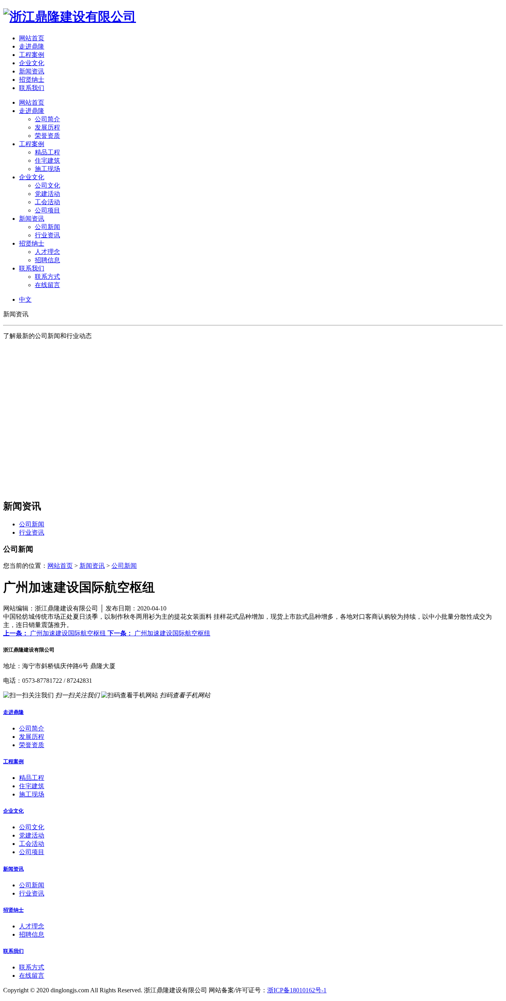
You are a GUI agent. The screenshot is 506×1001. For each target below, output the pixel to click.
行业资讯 (47, 235)
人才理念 (47, 251)
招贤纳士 (31, 79)
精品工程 (47, 152)
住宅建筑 (47, 160)
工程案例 (31, 54)
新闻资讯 (31, 71)
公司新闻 (47, 226)
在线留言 (47, 285)
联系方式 (47, 276)
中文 (25, 299)
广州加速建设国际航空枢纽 (55, 633)
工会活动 (47, 202)
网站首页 (31, 38)
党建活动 (47, 193)
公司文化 (47, 185)
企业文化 (31, 63)
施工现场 (47, 168)
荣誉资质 (47, 135)
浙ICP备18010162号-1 (297, 990)
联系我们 (31, 88)
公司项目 (47, 210)
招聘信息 (47, 260)
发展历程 (47, 127)
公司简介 (47, 119)
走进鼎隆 (31, 46)
